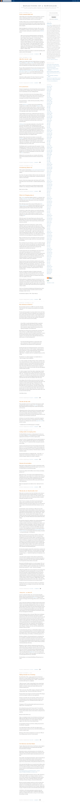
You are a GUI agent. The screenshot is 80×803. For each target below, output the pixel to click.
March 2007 (49, 121)
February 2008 (49, 137)
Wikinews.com (25, 104)
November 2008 (49, 150)
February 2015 (49, 256)
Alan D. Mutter (49, 25)
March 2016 (49, 273)
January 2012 (49, 204)
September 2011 (49, 198)
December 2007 (49, 134)
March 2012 (49, 206)
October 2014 (49, 251)
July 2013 (48, 229)
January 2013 (49, 221)
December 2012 (49, 219)
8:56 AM (31, 191)
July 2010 (48, 178)
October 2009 (49, 165)
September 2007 (49, 130)
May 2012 (48, 209)
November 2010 (49, 184)
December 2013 (49, 236)
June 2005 (48, 94)
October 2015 (49, 268)
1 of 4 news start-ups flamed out (52, 80)
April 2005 (49, 91)
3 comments (36, 162)
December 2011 (49, 202)
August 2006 (49, 111)
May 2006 (48, 107)
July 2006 (48, 110)
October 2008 (49, 148)
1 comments (36, 588)
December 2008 (49, 151)
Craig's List (29, 71)
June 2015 (48, 262)
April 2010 (49, 174)
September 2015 (49, 266)
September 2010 (49, 181)
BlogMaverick (32, 651)
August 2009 (49, 162)
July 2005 (48, 96)
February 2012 (49, 205)
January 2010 (49, 170)
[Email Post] (40, 54)
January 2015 (49, 255)
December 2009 (49, 168)
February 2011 (49, 188)
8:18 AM (31, 162)
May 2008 (48, 141)
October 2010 (49, 182)
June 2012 (48, 211)
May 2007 (48, 124)
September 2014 (49, 249)
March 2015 (49, 258)
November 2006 (49, 116)
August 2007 (49, 128)
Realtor (20, 71)
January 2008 (49, 135)
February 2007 (49, 120)
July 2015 (48, 263)
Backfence (21, 138)
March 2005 (49, 90)
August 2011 (49, 197)
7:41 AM (31, 669)
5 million (23, 197)
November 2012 (49, 218)
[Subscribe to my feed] (47, 280)
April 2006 (49, 106)
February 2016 (49, 272)
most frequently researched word (27, 198)
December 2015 (49, 270)
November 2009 (49, 167)
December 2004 (49, 86)
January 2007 (49, 118)
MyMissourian (21, 124)
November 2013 (49, 235)
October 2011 (49, 199)
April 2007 (49, 123)
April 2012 (49, 208)
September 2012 (49, 215)
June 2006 (48, 108)
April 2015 (49, 259)
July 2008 (48, 144)
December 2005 (49, 103)
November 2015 (49, 269)
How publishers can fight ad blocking (53, 65)
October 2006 (49, 114)
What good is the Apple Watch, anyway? (54, 78)
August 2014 (49, 248)
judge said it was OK (39, 420)
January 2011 (49, 187)
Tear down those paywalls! (51, 67)
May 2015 (48, 260)
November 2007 (49, 133)
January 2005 (49, 87)
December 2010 (49, 185)
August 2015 (49, 265)
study (29, 435)
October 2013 (49, 233)
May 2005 (48, 93)
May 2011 (48, 192)
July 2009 (48, 161)
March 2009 (49, 155)
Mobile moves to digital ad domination (53, 79)
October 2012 (49, 216)
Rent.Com (26, 62)
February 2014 (49, 239)
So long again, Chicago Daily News (53, 64)
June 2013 (48, 228)
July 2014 (48, 246)
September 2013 (49, 232)
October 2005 (49, 100)
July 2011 (48, 195)
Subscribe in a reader (50, 282)
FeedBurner (56, 19)
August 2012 (49, 214)
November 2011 (49, 201)
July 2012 (48, 212)
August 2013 (49, 231)
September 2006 (49, 113)
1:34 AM (31, 299)
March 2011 (49, 189)
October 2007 (49, 131)
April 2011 (49, 191)
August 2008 (49, 145)
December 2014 (49, 253)
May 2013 (48, 226)
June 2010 (48, 177)
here (22, 152)
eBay (20, 62)
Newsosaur (49, 23)
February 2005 (49, 89)
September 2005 (49, 99)
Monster (23, 71)
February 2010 (49, 171)
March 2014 (49, 241)
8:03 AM (31, 426)
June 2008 (48, 143)
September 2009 (49, 164)
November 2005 (49, 101)
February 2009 (49, 154)
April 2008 (49, 140)
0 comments (36, 191)
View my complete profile (52, 59)
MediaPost (42, 30)
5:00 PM (31, 459)
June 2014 (48, 245)
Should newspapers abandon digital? (53, 71)
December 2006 (49, 117)
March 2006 (49, 104)
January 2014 (49, 238)
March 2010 (49, 172)
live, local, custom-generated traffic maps (38, 169)
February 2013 (49, 222)
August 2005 (49, 97)
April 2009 (49, 157)
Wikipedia (38, 105)
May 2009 (48, 158)
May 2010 (48, 175)
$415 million (31, 62)
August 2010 (49, 180)
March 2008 (49, 138)
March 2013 (49, 224)
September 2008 (49, 147)
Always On (35, 597)
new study (36, 405)
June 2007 (48, 126)
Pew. (24, 215)
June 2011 (48, 194)
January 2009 (49, 152)
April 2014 (49, 242)
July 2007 (48, 127)
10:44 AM (31, 588)
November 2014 (49, 252)
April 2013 (49, 225)
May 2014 (48, 243)
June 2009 (48, 160)
